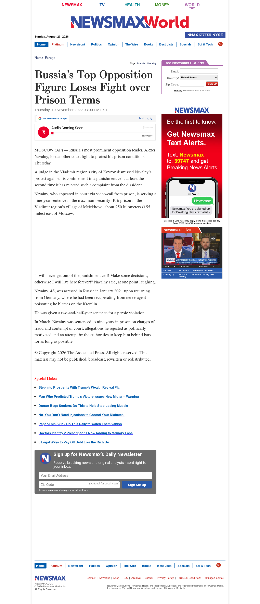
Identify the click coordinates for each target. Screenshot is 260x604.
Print (141, 118)
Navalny (151, 63)
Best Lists (166, 44)
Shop (116, 578)
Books (148, 44)
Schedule (203, 266)
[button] (220, 44)
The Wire (131, 44)
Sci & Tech (205, 44)
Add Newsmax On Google (54, 119)
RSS (125, 578)
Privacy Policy (165, 578)
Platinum (58, 44)
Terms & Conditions (189, 578)
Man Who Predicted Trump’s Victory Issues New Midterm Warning (89, 396)
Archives (136, 578)
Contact (91, 578)
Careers (149, 578)
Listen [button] (166, 266)
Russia (141, 63)
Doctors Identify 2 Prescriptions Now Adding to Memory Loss (86, 433)
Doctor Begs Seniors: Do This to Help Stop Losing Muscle (83, 405)
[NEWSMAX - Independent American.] (130, 21)
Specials (186, 44)
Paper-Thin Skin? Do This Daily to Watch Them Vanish (80, 424)
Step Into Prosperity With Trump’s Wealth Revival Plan (80, 387)
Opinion (113, 44)
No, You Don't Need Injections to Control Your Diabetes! (82, 415)
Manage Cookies (214, 578)
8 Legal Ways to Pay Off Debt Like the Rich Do (74, 442)
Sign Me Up (137, 485)
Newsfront (77, 44)
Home (41, 44)
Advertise (104, 578)
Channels (184, 266)
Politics (96, 44)
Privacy (43, 490)
